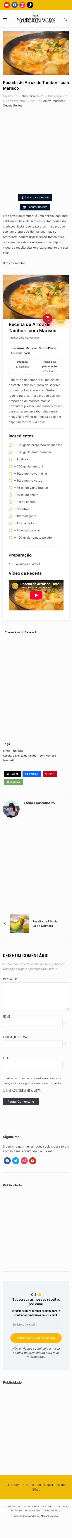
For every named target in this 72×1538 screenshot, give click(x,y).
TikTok (61, 1485)
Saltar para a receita (37, 197)
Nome (6, 1016)
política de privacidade (29, 1353)
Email (36, 1489)
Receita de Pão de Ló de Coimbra (44, 924)
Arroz (47, 101)
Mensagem (10, 979)
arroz (6, 750)
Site (5, 1058)
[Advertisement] (36, 149)
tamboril (8, 760)
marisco (18, 750)
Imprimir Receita (37, 206)
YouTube (29, 1485)
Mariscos (59, 101)
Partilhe (33, 773)
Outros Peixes (12, 105)
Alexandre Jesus (49, 1516)
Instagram (45, 1485)
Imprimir (15, 781)
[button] (5, 19)
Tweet (14, 773)
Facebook (13, 1485)
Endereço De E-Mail (16, 1037)
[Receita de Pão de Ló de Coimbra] (20, 923)
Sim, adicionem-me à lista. (23, 1090)
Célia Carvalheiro (31, 96)
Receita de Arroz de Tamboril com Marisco (29, 755)
